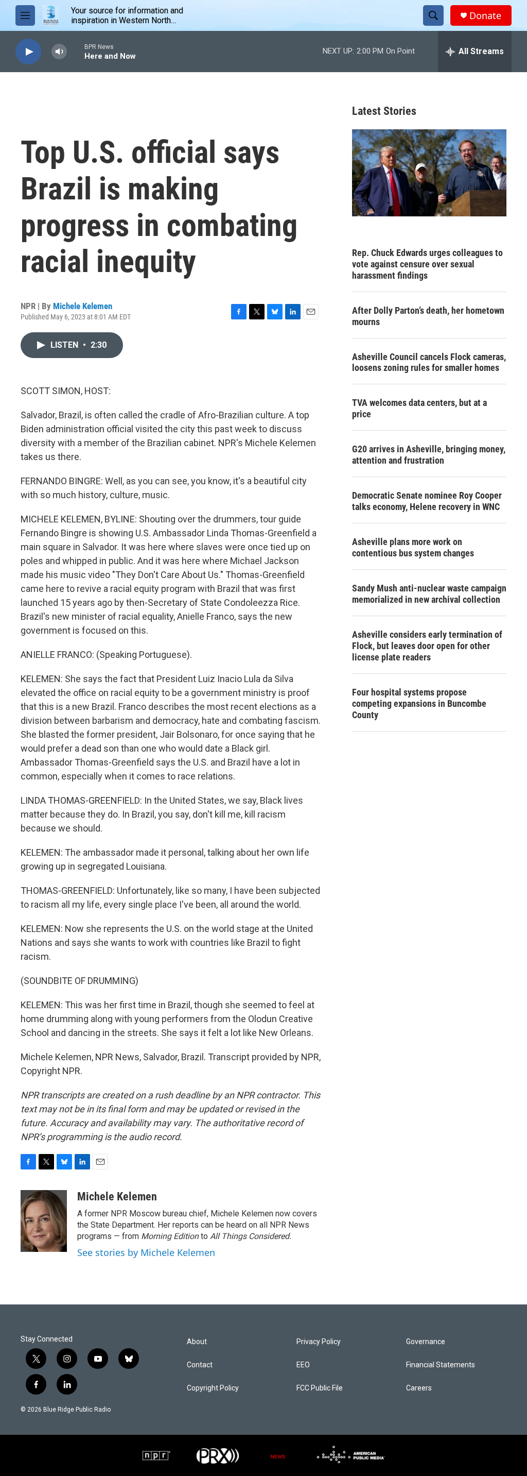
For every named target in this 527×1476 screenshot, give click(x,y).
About (197, 1342)
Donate (485, 15)
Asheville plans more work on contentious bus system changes (413, 547)
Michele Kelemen (82, 306)
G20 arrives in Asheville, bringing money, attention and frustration (428, 455)
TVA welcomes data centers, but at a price (419, 408)
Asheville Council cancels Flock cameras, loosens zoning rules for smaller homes (429, 362)
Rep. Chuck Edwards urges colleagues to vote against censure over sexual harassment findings (427, 264)
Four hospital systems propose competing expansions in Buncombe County (419, 703)
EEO (303, 1365)
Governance (425, 1342)
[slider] (75, 51)
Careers (419, 1388)
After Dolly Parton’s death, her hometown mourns (428, 316)
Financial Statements (440, 1365)
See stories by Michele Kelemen (146, 1252)
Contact (200, 1365)
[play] (28, 52)
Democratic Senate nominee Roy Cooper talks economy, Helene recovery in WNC (427, 501)
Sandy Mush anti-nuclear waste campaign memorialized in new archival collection (429, 594)
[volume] (59, 51)
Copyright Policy (213, 1388)
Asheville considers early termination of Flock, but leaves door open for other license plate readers (427, 646)
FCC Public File (319, 1388)
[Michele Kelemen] (44, 1221)
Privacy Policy (318, 1342)
